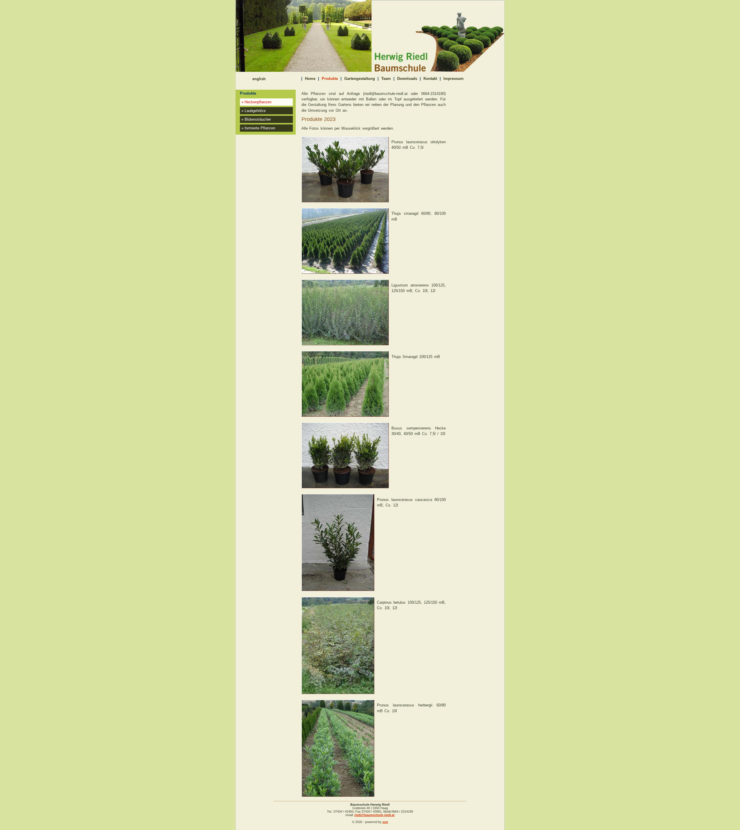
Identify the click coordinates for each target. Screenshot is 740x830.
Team (386, 78)
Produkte (330, 78)
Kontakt (430, 78)
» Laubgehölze (253, 111)
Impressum (453, 78)
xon (385, 822)
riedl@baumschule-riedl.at (374, 815)
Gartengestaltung (359, 78)
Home (310, 78)
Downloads (407, 78)
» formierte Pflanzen (258, 128)
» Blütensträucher (256, 119)
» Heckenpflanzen (256, 102)
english (259, 79)
